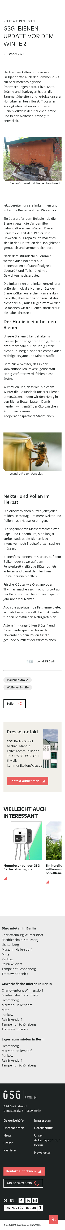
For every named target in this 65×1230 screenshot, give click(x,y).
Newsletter (42, 1152)
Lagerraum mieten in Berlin (24, 1039)
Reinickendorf (12, 964)
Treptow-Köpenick (15, 974)
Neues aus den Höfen (19, 21)
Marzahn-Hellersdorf (17, 949)
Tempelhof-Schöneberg (19, 969)
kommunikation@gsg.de (24, 765)
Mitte (5, 954)
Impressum (42, 1120)
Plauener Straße (17, 680)
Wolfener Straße (18, 687)
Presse (8, 1143)
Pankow (7, 959)
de (5, 1200)
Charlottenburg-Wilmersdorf (22, 935)
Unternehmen (13, 1128)
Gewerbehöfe (13, 1120)
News (7, 1135)
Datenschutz (43, 1128)
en (12, 1200)
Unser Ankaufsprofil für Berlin (47, 1140)
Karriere (9, 1150)
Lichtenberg (10, 944)
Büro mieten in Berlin (19, 928)
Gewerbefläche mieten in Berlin (27, 984)
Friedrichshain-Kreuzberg (20, 940)
